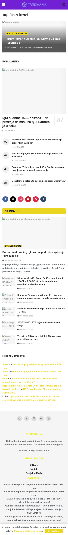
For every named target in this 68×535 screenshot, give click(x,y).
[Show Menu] (3, 5)
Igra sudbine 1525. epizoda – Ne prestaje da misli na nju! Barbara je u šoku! (26, 122)
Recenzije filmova (16, 34)
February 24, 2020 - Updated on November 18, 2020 (29, 47)
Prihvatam (53, 531)
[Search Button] (64, 5)
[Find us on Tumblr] (43, 199)
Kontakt (34, 469)
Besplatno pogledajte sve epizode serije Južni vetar (38, 181)
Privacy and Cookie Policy (28, 531)
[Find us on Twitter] (13, 199)
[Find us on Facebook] (5, 199)
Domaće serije (13, 246)
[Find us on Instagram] (21, 199)
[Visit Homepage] (34, 5)
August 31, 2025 (11, 260)
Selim (5, 371)
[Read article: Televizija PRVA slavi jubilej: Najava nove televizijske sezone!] (8, 339)
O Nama (34, 465)
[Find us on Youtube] (28, 199)
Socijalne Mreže (34, 473)
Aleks (5, 364)
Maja (4, 378)
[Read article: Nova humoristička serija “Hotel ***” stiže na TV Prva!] (8, 311)
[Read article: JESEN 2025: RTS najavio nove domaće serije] (8, 325)
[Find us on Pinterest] (36, 199)
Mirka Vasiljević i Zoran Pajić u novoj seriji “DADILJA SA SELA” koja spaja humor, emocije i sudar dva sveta (40, 281)
